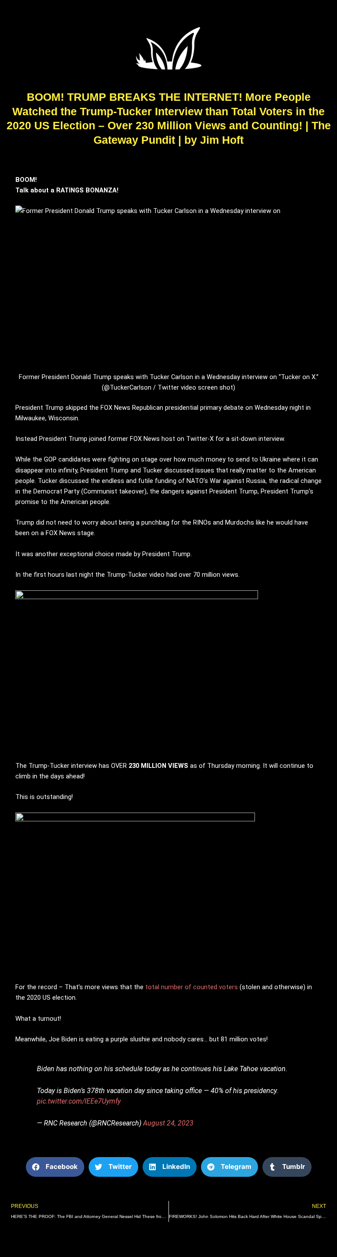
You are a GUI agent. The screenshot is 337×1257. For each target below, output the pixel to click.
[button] (55, 1167)
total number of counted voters (191, 987)
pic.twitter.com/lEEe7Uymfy (79, 1101)
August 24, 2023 (168, 1123)
